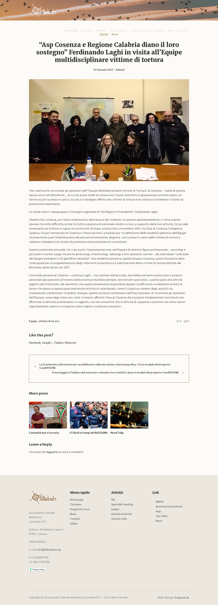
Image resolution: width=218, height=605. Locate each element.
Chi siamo (75, 504)
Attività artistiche (121, 514)
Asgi (158, 511)
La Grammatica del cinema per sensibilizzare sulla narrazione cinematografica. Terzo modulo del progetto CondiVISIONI (104, 366)
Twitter (58, 342)
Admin (73, 523)
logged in (52, 452)
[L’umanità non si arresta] (48, 415)
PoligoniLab (182, 597)
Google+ (47, 342)
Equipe (33, 321)
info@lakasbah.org (49, 549)
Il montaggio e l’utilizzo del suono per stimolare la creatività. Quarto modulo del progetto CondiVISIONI (115, 372)
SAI (113, 499)
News (73, 514)
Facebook (35, 342)
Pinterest (70, 342)
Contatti (75, 518)
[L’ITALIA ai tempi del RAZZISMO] (89, 415)
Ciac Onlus (162, 516)
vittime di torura (49, 321)
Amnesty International (169, 506)
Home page (76, 499)
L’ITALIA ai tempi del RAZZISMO (89, 432)
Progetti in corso (80, 509)
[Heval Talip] (129, 415)
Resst (159, 520)
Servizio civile (119, 518)
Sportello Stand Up (122, 504)
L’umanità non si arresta (44, 432)
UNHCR (160, 501)
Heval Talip (117, 432)
